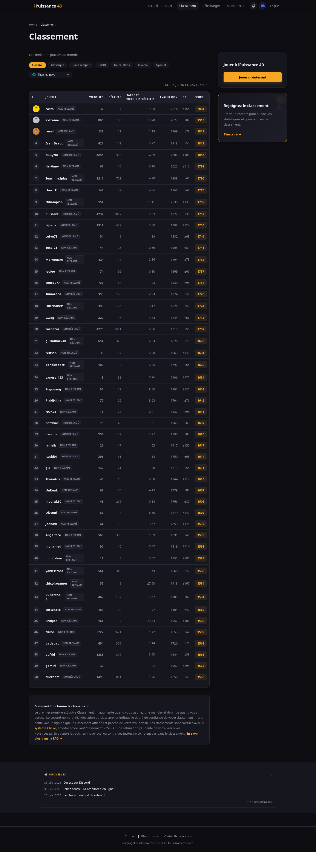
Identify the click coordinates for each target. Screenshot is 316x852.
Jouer (168, 6)
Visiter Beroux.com (178, 836)
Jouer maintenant (252, 77)
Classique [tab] (57, 65)
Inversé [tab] (143, 65)
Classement (187, 6)
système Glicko (45, 728)
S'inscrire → (233, 134)
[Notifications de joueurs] (253, 5)
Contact (130, 836)
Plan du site (149, 836)
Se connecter (236, 6)
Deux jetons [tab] (122, 65)
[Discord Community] (262, 5)
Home (33, 24)
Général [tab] (37, 65)
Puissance (48, 6)
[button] (158, 787)
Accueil (153, 6)
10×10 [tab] (102, 65)
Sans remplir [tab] (81, 65)
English (274, 6)
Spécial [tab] (161, 65)
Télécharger (211, 6)
